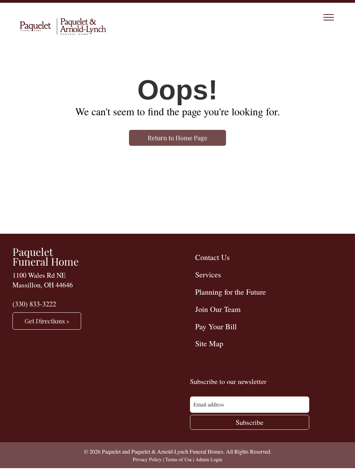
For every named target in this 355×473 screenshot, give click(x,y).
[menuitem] (266, 257)
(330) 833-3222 (34, 304)
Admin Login (209, 459)
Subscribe (249, 422)
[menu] (329, 17)
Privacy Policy (147, 459)
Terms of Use (178, 459)
